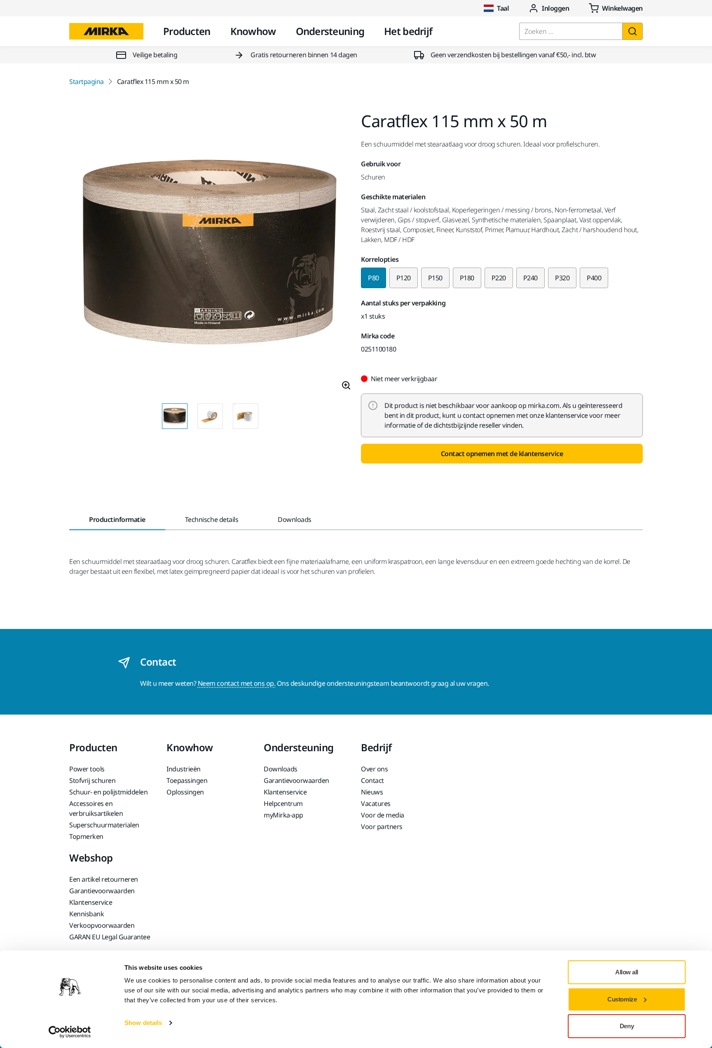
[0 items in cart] (616, 8)
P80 (373, 277)
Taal (503, 8)
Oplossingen (185, 791)
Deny (627, 1025)
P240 (530, 277)
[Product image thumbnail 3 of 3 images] (245, 416)
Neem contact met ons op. (236, 683)
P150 (435, 277)
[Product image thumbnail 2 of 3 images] (210, 416)
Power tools (87, 768)
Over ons (374, 768)
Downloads (280, 768)
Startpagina (86, 81)
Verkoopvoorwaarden (101, 925)
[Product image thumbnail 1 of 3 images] (174, 416)
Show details (143, 1022)
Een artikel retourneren (103, 879)
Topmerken (86, 836)
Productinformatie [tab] (117, 519)
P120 (403, 277)
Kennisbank (86, 913)
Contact (372, 780)
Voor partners (382, 826)
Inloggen (555, 8)
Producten (187, 31)
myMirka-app (283, 815)
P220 (499, 277)
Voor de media (382, 815)
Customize (622, 999)
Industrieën (183, 768)
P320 (562, 277)
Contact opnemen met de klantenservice (502, 453)
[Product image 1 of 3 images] (210, 255)
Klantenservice (285, 791)
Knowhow (253, 31)
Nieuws (372, 791)
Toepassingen (186, 780)
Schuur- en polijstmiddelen (108, 791)
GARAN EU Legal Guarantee (109, 936)
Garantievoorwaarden (296, 780)
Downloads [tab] (295, 519)
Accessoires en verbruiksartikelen (96, 808)
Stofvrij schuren (92, 780)
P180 (467, 277)
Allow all (626, 972)
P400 (594, 277)
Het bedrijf (408, 31)
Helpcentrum (283, 803)
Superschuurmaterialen (104, 824)
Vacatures (376, 803)
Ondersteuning (330, 31)
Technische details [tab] (211, 519)
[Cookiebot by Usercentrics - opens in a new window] (70, 1032)
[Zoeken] (632, 31)
